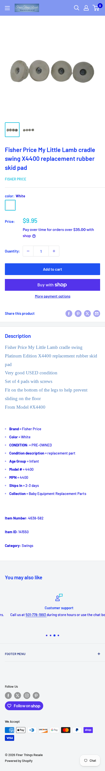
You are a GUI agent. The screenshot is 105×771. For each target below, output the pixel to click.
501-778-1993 (29, 614)
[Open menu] (7, 8)
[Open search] (76, 8)
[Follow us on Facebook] (8, 695)
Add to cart (52, 269)
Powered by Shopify (18, 761)
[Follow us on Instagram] (26, 695)
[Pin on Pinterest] (78, 313)
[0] (96, 8)
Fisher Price (15, 179)
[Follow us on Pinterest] (36, 695)
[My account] (86, 8)
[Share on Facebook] (68, 313)
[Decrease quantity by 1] (28, 251)
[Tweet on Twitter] (87, 313)
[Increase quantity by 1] (54, 251)
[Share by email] (96, 313)
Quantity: (12, 251)
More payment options (52, 296)
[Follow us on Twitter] (17, 695)
